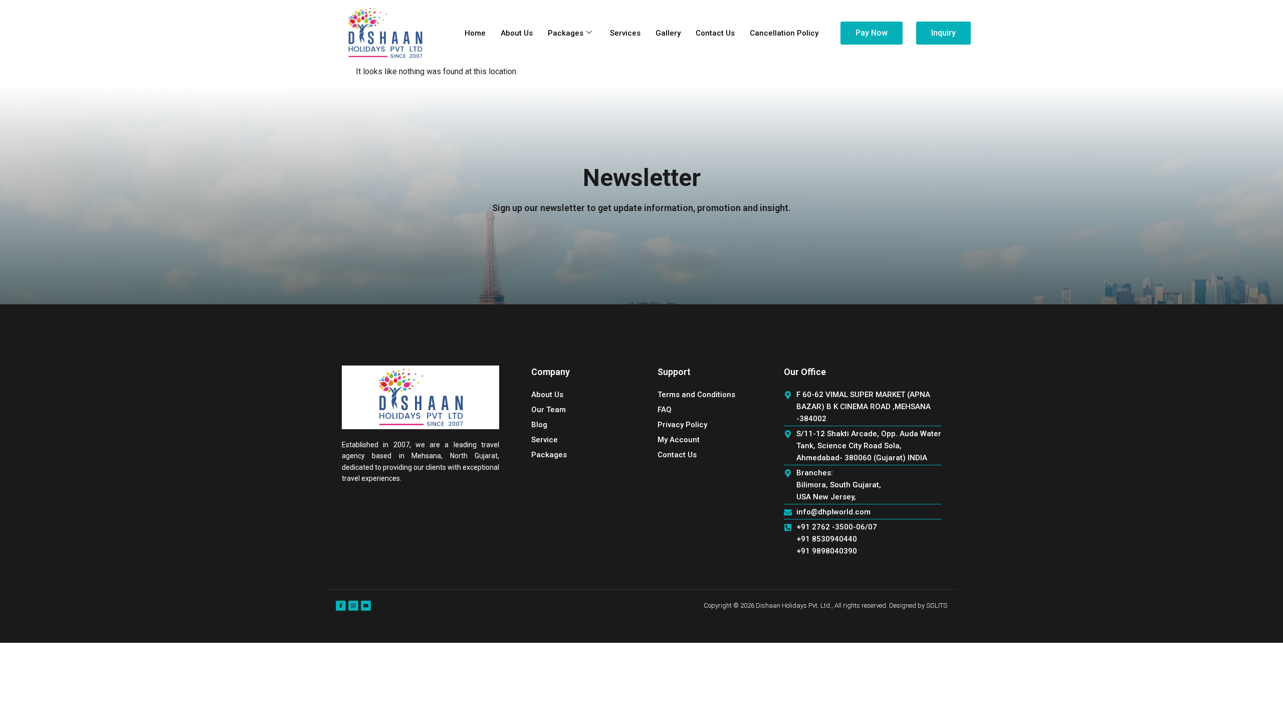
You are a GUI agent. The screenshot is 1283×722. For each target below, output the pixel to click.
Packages (565, 33)
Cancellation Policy (784, 33)
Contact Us (715, 33)
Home (475, 33)
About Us (517, 33)
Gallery (668, 33)
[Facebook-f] (341, 606)
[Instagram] (353, 606)
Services (625, 33)
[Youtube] (366, 606)
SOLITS (936, 605)
